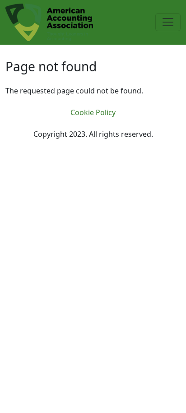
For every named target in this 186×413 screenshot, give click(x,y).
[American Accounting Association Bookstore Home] (49, 22)
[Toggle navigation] (168, 22)
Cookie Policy (93, 112)
